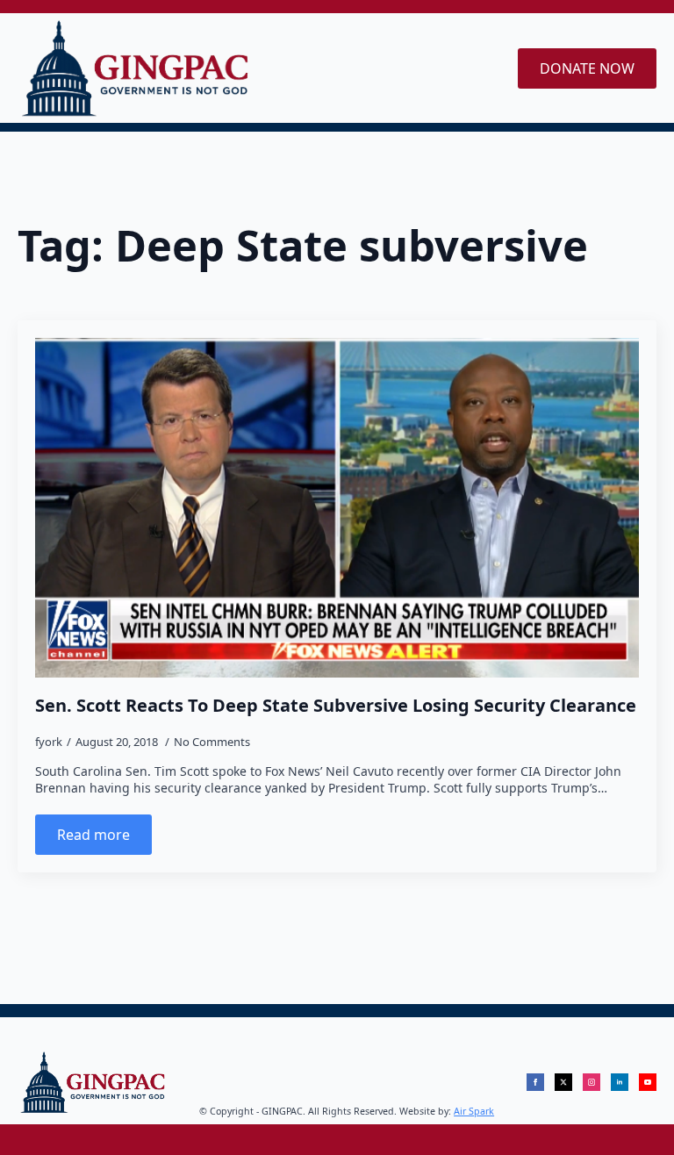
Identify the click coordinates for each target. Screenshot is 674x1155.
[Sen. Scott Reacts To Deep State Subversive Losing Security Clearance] (337, 508)
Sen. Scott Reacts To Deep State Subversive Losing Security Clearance (335, 705)
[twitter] (563, 1082)
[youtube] (647, 1082)
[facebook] (535, 1082)
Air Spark (474, 1111)
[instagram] (591, 1082)
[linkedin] (619, 1082)
